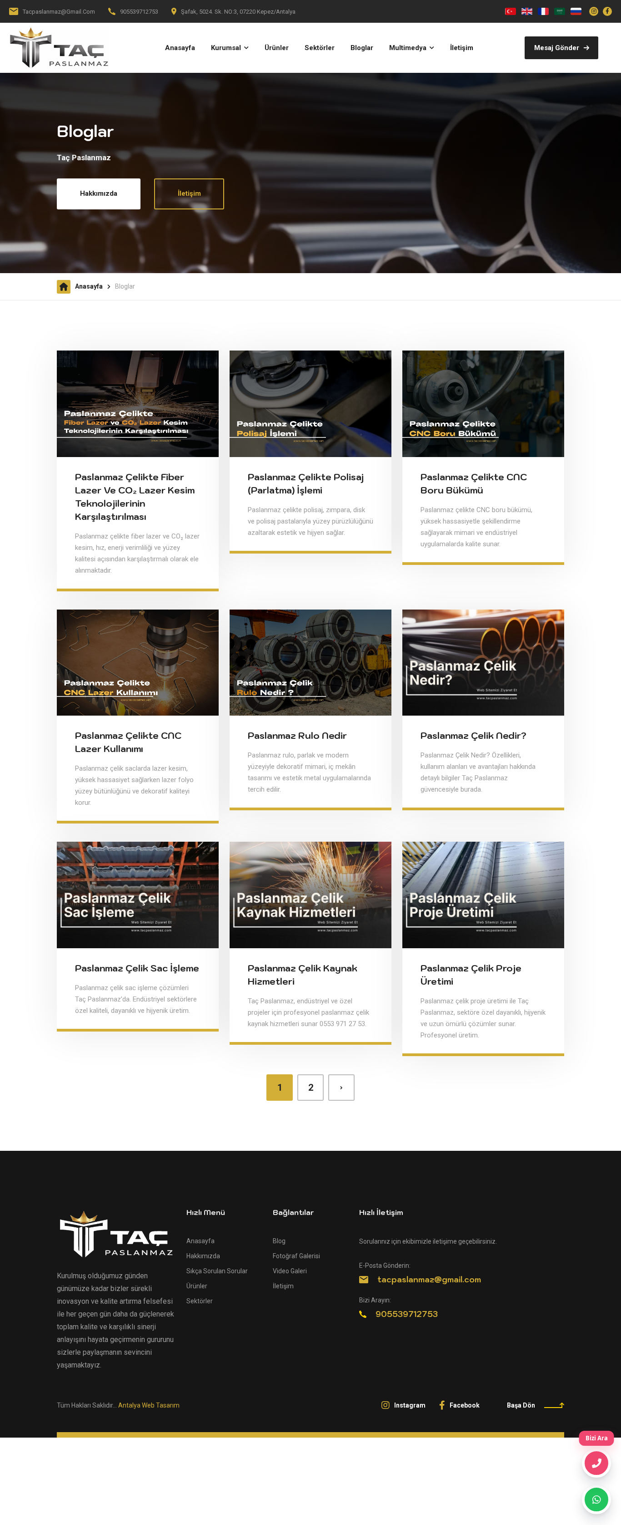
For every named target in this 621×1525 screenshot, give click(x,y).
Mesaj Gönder (556, 48)
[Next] (341, 1087)
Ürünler (196, 1286)
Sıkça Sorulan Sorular (217, 1271)
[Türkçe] (510, 11)
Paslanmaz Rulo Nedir (297, 736)
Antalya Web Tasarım (149, 1405)
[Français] (543, 11)
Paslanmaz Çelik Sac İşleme (137, 968)
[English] (527, 11)
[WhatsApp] (596, 1499)
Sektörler (199, 1301)
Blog (279, 1241)
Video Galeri (290, 1271)
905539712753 (139, 11)
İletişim (189, 193)
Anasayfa (89, 286)
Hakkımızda (98, 193)
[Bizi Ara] (596, 1463)
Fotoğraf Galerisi (296, 1256)
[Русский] (576, 11)
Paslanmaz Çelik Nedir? (473, 736)
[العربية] (559, 11)
